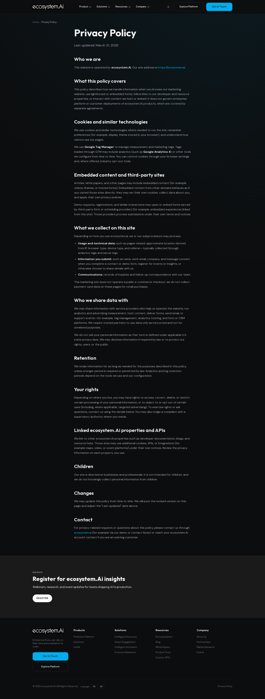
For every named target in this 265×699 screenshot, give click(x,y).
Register (42, 598)
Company (141, 6)
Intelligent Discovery (126, 636)
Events (200, 652)
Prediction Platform (84, 636)
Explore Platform (189, 6)
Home (36, 22)
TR (94, 686)
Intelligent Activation (126, 647)
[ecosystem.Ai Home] (48, 631)
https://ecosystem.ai (171, 67)
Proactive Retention (125, 652)
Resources (121, 6)
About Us (202, 636)
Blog (158, 642)
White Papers (163, 647)
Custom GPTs (163, 657)
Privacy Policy (225, 686)
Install (77, 647)
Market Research (206, 647)
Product (83, 6)
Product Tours (163, 652)
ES (101, 686)
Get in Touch (219, 6)
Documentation (164, 636)
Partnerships (204, 642)
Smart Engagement (125, 642)
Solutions (102, 6)
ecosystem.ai (83, 532)
